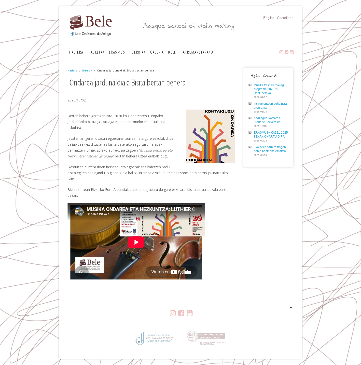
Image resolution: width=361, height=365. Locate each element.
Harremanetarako (196, 52)
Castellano (285, 18)
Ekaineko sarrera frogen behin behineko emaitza (270, 149)
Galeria (157, 52)
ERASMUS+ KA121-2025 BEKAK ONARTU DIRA (271, 134)
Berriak (139, 52)
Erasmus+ (118, 52)
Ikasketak (96, 52)
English (269, 18)
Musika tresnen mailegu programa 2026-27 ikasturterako (270, 89)
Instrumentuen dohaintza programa (270, 105)
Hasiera (76, 52)
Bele (172, 52)
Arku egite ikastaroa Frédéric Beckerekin (267, 120)
